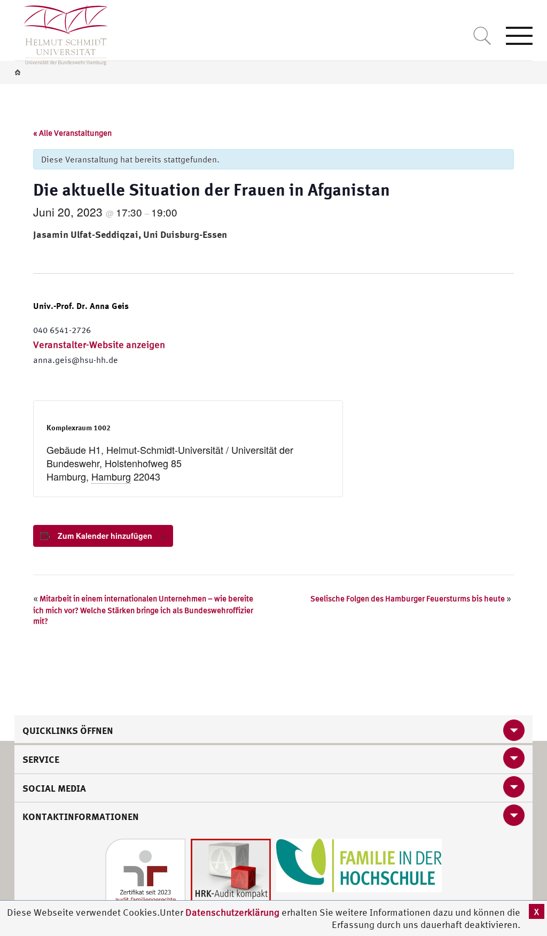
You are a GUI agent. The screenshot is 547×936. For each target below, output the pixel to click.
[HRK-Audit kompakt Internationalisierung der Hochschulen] (231, 877)
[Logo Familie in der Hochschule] (359, 864)
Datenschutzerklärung (232, 912)
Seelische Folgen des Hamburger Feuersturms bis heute (410, 598)
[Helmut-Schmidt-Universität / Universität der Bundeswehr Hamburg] (61, 32)
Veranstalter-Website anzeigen (99, 344)
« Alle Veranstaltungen (72, 133)
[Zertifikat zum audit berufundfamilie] (145, 877)
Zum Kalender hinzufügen (105, 535)
